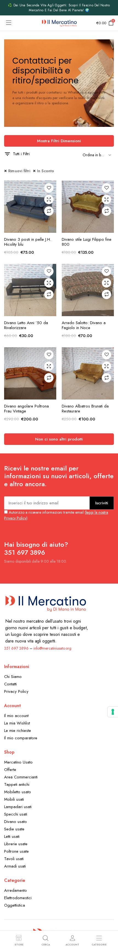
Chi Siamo (13, 677)
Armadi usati (15, 866)
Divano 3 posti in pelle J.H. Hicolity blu (27, 241)
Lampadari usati (18, 807)
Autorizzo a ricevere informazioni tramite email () (56, 515)
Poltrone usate (16, 851)
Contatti (10, 684)
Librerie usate (15, 844)
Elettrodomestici (18, 898)
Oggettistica (14, 905)
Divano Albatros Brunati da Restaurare (85, 408)
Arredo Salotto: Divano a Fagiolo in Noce (84, 325)
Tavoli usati (14, 859)
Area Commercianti (21, 777)
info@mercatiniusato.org (52, 648)
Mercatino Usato (18, 762)
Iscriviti (101, 503)
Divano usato (15, 822)
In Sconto (45, 171)
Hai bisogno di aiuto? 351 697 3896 (36, 548)
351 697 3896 (16, 648)
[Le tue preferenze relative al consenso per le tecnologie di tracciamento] (113, 712)
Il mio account (16, 716)
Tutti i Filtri (21, 154)
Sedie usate (14, 829)
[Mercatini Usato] (59, 23)
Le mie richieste (17, 731)
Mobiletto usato (17, 792)
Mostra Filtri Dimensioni (59, 141)
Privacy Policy (16, 691)
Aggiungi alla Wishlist (49, 188)
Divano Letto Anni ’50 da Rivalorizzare (26, 325)
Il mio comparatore (20, 738)
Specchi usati (15, 814)
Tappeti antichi (16, 784)
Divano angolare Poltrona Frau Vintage (26, 408)
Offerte (10, 770)
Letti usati (11, 836)
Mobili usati (14, 799)
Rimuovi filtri (19, 171)
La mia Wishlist (17, 723)
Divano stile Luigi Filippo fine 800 (86, 241)
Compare (49, 211)
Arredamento (15, 890)
